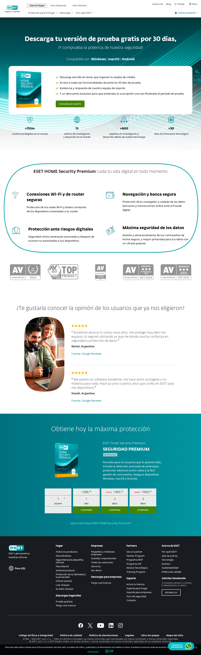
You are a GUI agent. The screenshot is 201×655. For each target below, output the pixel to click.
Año (86, 503)
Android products (65, 570)
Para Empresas (58, 5)
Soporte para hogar (136, 588)
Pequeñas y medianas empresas (103, 553)
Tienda (180, 3)
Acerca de (157, 3)
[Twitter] (90, 626)
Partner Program (135, 555)
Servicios (96, 566)
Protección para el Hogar (41, 12)
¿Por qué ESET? (83, 12)
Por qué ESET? (169, 551)
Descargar (65, 12)
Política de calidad (171, 571)
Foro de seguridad (136, 596)
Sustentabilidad (170, 567)
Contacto (131, 600)
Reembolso (171, 592)
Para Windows (63, 555)
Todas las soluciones (102, 562)
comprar (86, 509)
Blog (168, 3)
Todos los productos (67, 551)
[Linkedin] (111, 626)
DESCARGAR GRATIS (70, 103)
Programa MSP (134, 559)
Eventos (166, 563)
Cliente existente (187, 12)
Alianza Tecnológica (137, 567)
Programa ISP (133, 563)
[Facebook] (81, 626)
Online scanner (64, 580)
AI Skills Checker (64, 588)
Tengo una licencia (66, 605)
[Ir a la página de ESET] (12, 8)
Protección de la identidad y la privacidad (71, 575)
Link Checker (63, 584)
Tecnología (167, 559)
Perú (194, 3)
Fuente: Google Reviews (86, 353)
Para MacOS (62, 566)
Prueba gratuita (64, 601)
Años (114, 503)
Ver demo (96, 570)
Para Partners (80, 5)
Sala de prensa (169, 555)
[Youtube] (100, 626)
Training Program (135, 571)
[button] (52, 499)
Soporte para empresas (139, 592)
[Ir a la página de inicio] (16, 547)
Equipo (58, 503)
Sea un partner (134, 551)
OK (111, 651)
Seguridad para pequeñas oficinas (69, 561)
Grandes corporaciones (103, 558)
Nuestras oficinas (18, 557)
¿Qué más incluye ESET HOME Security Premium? (100, 523)
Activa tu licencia (135, 584)
